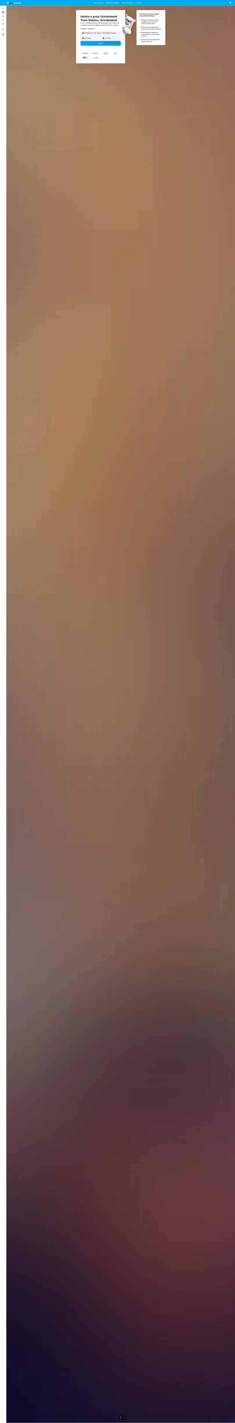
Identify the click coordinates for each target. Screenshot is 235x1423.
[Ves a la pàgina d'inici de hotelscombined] (14, 3)
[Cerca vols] (3, 8)
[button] (3, 3)
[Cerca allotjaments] (3, 12)
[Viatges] (3, 29)
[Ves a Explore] (3, 24)
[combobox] (88, 29)
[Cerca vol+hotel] (3, 20)
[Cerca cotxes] (3, 16)
